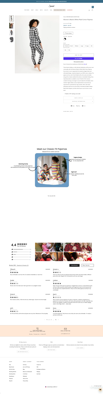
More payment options (79, 61)
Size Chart (38, 373)
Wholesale (25, 376)
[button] (49, 247)
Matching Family (12, 373)
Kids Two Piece (12, 369)
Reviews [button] (12, 265)
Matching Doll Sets (12, 371)
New (10, 364)
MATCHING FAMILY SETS (59, 10)
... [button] (68, 303)
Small (71, 46)
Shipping (65, 27)
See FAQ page (51, 349)
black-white (65, 39)
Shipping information (78, 101)
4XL (65, 50)
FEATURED (26, 10)
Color (67, 36)
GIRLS (36, 10)
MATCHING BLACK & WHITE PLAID (72, 16)
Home (64, 16)
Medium (76, 46)
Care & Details (78, 97)
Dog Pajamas (11, 376)
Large (82, 46)
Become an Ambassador (27, 371)
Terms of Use (25, 378)
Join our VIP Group (26, 366)
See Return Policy (23, 351)
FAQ (37, 366)
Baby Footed (11, 366)
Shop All (10, 380)
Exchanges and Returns (41, 369)
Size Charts (80, 347)
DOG (51, 10)
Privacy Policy (25, 380)
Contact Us (39, 364)
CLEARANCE (69, 10)
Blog (24, 369)
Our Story (25, 364)
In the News (25, 373)
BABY (32, 10)
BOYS (41, 10)
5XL (69, 50)
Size (64, 43)
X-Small (66, 46)
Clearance (11, 378)
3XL (91, 46)
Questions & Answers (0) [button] (22, 265)
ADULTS (46, 10)
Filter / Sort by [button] (86, 265)
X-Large (87, 46)
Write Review (74, 265)
